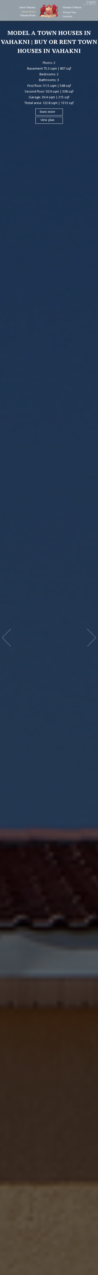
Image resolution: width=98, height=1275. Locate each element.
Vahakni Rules (27, 15)
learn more (47, 112)
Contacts (67, 16)
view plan (47, 120)
